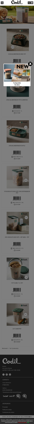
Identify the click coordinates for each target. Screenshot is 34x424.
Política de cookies (22, 422)
